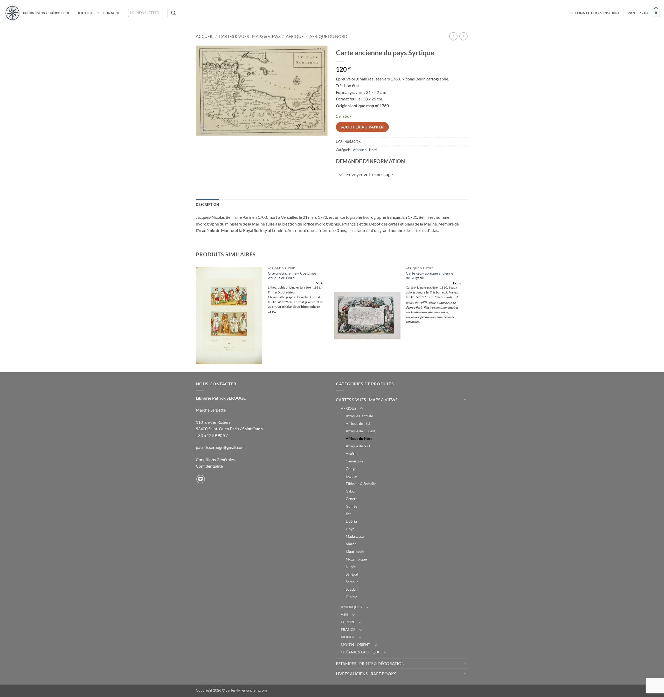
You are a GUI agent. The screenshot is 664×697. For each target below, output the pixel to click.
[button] (145, 13)
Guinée (351, 506)
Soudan (352, 589)
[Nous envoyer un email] (200, 479)
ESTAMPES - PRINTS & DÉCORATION (370, 663)
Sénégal (352, 574)
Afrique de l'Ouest (360, 431)
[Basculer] (341, 175)
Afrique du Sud (358, 446)
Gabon (351, 491)
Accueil (204, 36)
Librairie (111, 13)
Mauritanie (355, 551)
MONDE (348, 637)
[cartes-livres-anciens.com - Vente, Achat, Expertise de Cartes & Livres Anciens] (36, 13)
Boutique (86, 13)
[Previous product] (463, 36)
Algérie (351, 453)
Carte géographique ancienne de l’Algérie (429, 275)
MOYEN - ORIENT (355, 644)
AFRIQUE (295, 36)
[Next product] (453, 36)
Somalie (352, 581)
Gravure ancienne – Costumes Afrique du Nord (292, 275)
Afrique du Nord (328, 36)
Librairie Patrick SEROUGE (221, 397)
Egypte (351, 476)
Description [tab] (207, 204)
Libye (350, 529)
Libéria (351, 521)
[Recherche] (173, 13)
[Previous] (196, 317)
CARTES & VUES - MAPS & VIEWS (249, 36)
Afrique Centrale (359, 416)
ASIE (344, 614)
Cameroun (354, 461)
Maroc (351, 544)
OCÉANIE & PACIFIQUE (360, 652)
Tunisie (351, 596)
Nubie (351, 566)
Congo (351, 468)
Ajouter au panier (362, 127)
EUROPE (348, 622)
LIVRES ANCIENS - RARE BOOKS (366, 673)
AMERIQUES (351, 607)
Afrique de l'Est (358, 423)
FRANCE (348, 629)
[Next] (467, 317)
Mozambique (356, 559)
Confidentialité (209, 465)
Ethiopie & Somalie (361, 483)
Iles (348, 513)
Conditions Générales (215, 459)
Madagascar (355, 536)
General (352, 498)
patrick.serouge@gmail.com (220, 447)
